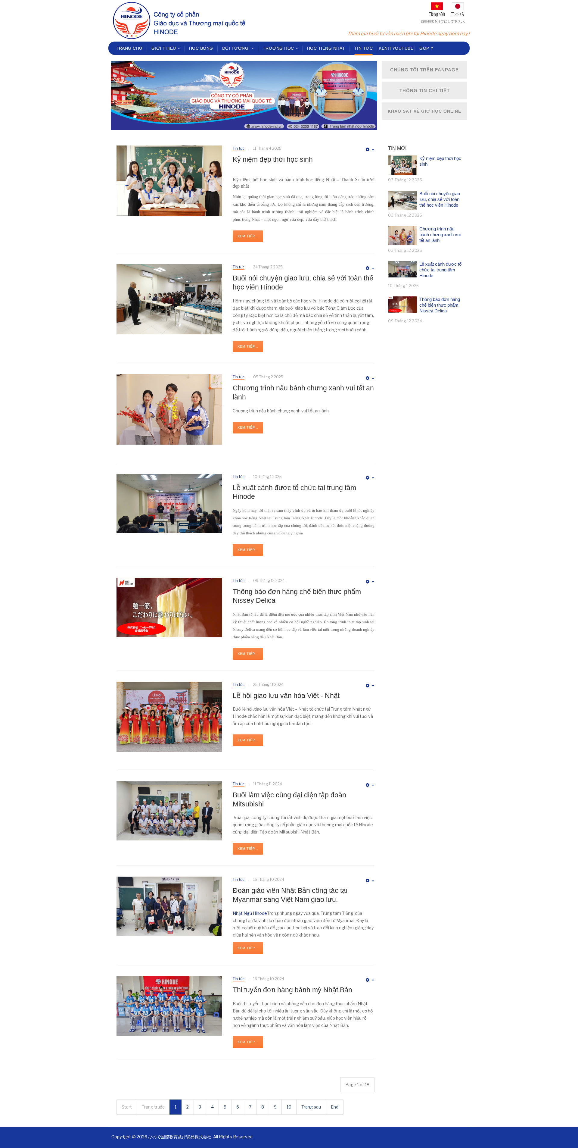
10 (289, 1106)
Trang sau (311, 1106)
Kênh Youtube (396, 48)
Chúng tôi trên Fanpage (424, 69)
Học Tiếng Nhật (326, 48)
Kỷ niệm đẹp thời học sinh (273, 159)
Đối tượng (236, 48)
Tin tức (363, 48)
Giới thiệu (163, 48)
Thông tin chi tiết (424, 90)
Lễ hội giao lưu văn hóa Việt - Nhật (286, 695)
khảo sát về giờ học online (424, 111)
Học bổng (201, 48)
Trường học (278, 48)
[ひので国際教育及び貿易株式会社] (179, 21)
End (334, 1106)
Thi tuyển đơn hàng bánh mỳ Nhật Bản (292, 990)
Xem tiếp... (248, 236)
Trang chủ (129, 48)
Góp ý (426, 48)
